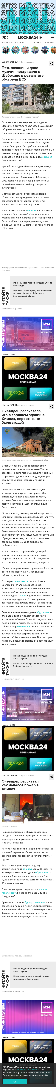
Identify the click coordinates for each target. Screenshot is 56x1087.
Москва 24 (28, 37)
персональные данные (28, 1069)
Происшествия (27, 62)
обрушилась (42, 612)
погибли (31, 210)
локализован (24, 626)
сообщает (46, 157)
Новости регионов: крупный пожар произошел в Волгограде (31, 977)
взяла (23, 595)
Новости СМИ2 (8, 355)
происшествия (8, 309)
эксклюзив (19, 679)
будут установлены (35, 902)
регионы (18, 309)
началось (27, 869)
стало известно (20, 581)
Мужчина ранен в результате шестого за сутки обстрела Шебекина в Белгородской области (32, 293)
